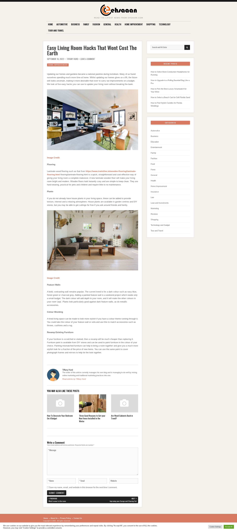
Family (86, 24)
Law (152, 197)
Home (50, 24)
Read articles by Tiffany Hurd (74, 379)
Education (155, 142)
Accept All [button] (228, 527)
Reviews (154, 214)
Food (153, 164)
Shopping (150, 24)
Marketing (155, 208)
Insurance (155, 192)
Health (118, 24)
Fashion (96, 24)
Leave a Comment (87, 59)
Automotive (62, 24)
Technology (164, 24)
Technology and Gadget (160, 225)
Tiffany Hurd (72, 59)
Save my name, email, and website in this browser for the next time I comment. (83, 487)
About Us (54, 518)
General (107, 24)
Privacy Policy (65, 518)
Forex (153, 169)
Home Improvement (134, 24)
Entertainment (156, 147)
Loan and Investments (160, 203)
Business (75, 24)
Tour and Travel (56, 30)
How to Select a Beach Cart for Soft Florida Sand (170, 97)
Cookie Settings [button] (215, 527)
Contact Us (78, 518)
